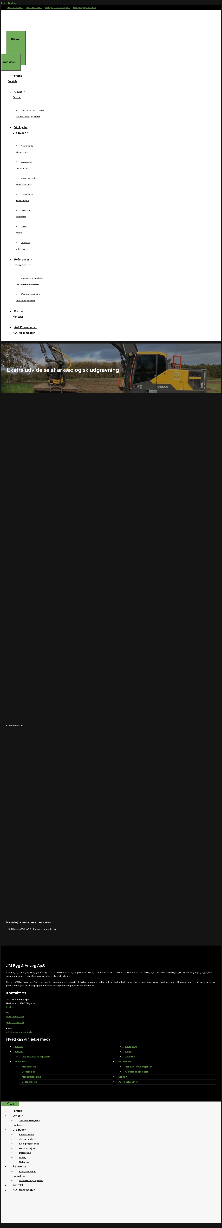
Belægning (26, 210)
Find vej (10, 1006)
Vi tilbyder (20, 127)
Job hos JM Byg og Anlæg (33, 110)
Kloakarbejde (27, 146)
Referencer (21, 259)
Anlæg (24, 226)
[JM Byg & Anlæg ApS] (14, 51)
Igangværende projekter (32, 278)
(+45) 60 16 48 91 (15, 8)
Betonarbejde (27, 194)
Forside (17, 75)
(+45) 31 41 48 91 (34, 8)
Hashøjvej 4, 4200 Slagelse (57, 8)
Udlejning (25, 242)
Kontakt (19, 311)
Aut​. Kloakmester (25, 327)
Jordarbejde (27, 162)
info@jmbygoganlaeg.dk (84, 8)
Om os (18, 92)
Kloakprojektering (29, 178)
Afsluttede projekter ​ (30, 294)
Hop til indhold (9, 3)
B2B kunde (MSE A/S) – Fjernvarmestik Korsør (32, 928)
